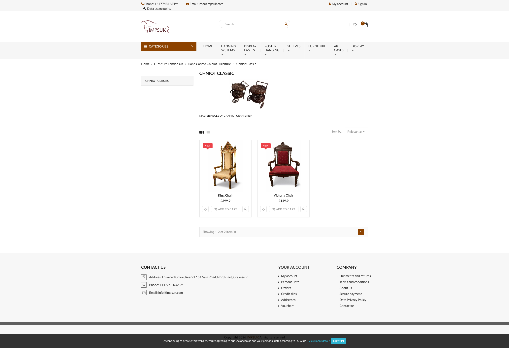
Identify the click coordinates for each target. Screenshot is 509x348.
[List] (208, 132)
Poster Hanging (272, 48)
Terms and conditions (354, 282)
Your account (294, 267)
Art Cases (339, 48)
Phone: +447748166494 (161, 4)
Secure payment (350, 294)
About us (345, 288)
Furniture (317, 46)
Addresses (288, 300)
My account (289, 276)
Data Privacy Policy (352, 300)
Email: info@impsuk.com (206, 4)
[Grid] (201, 132)
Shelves (294, 46)
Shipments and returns (355, 276)
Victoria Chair (283, 195)
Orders (286, 288)
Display (358, 46)
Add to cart (227, 209)
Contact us (346, 306)
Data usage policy (159, 9)
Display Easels (250, 48)
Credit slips (289, 294)
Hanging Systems (228, 48)
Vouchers (287, 306)
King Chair (225, 195)
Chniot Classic (157, 81)
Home (208, 46)
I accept (338, 341)
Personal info (290, 282)
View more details (319, 340)
